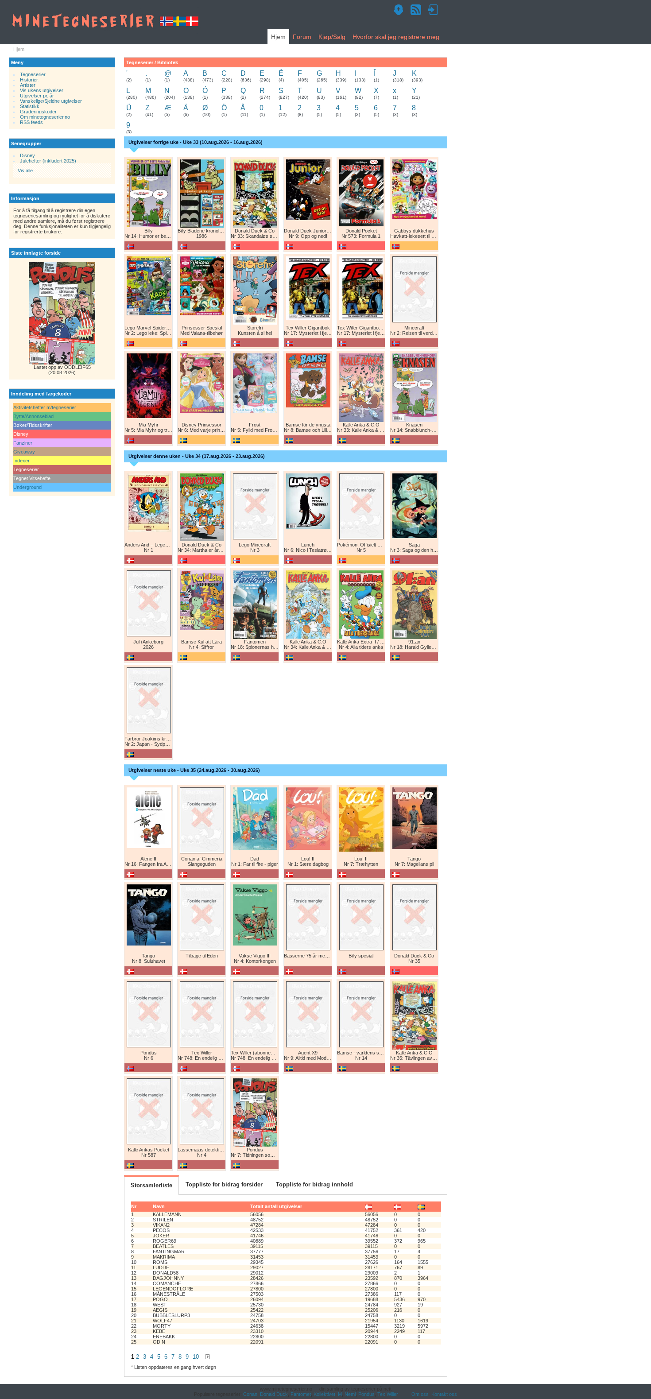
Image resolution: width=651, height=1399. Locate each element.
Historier (29, 79)
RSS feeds (31, 122)
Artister (27, 85)
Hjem (278, 36)
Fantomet (301, 1394)
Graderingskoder (38, 111)
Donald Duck (274, 1394)
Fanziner (22, 443)
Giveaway (24, 451)
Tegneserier (33, 74)
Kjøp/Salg (331, 36)
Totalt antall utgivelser (276, 1206)
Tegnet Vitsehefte (31, 478)
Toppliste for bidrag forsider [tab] (224, 1184)
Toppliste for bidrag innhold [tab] (314, 1184)
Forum (302, 36)
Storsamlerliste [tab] (151, 1185)
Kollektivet (324, 1394)
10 (196, 1356)
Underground (27, 487)
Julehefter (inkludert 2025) (48, 160)
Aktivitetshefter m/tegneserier (44, 407)
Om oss (420, 1394)
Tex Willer (387, 1394)
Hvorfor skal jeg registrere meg (396, 36)
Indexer (21, 460)
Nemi (350, 1394)
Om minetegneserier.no (45, 117)
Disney (27, 155)
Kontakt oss (444, 1394)
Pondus (366, 1394)
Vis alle (25, 170)
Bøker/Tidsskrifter (32, 425)
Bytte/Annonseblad (33, 416)
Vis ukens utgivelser (41, 90)
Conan (250, 1394)
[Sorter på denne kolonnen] (368, 1206)
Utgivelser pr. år (37, 95)
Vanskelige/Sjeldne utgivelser (51, 101)
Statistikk (29, 106)
